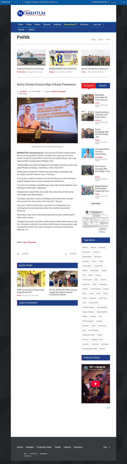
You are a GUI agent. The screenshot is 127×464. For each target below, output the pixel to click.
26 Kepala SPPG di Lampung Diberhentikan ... (102, 151)
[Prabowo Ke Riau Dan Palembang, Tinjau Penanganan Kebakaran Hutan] (31, 58)
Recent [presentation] (102, 85)
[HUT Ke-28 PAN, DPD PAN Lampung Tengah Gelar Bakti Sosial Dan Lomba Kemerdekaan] (63, 279)
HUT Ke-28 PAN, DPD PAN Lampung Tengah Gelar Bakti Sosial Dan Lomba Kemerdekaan (63, 292)
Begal (93, 326)
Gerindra (99, 321)
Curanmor (95, 344)
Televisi (103, 280)
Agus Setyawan (29, 242)
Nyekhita (57, 24)
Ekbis (99, 293)
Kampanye (102, 326)
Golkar (85, 316)
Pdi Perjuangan (88, 321)
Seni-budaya (87, 266)
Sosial (85, 298)
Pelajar (99, 335)
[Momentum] (31, 14)
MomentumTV (70, 24)
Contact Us (27, 456)
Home (20, 24)
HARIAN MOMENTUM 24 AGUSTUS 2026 (65, 69)
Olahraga (102, 247)
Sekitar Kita (98, 266)
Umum (91, 293)
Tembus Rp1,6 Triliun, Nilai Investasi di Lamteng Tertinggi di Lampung (52, 2)
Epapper (52, 72)
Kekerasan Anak (89, 335)
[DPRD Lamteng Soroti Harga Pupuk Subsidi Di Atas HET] (31, 279)
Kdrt (84, 330)
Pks (100, 316)
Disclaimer (43, 454)
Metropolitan (87, 257)
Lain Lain (97, 24)
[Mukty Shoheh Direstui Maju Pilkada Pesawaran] (47, 120)
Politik (29, 24)
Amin (84, 303)
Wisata (85, 270)
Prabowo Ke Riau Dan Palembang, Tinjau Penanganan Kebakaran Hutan (45, 69)
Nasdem (93, 316)
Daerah (21, 29)
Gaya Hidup (94, 270)
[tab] (88, 86)
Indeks (31, 29)
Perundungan (93, 330)
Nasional (96, 252)
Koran (105, 293)
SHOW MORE (95, 204)
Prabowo (93, 298)
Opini (84, 293)
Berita (101, 39)
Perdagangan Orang (90, 349)
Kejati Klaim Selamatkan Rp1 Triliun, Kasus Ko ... (102, 97)
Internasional (87, 280)
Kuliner (85, 247)
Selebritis (86, 284)
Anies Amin (103, 298)
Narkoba (86, 344)
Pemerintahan (21, 72)
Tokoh (94, 284)
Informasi (84, 24)
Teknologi (97, 257)
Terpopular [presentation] (88, 85)
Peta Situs (33, 454)
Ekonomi (47, 24)
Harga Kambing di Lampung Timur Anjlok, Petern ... (102, 114)
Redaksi (30, 447)
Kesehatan (86, 252)
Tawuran (86, 339)
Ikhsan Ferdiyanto (59, 91)
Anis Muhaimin (102, 307)
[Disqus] (47, 337)
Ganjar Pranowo (88, 312)
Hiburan (93, 247)
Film (84, 275)
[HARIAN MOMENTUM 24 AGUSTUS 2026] (63, 58)
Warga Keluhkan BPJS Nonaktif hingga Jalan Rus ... (102, 188)
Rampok (86, 326)
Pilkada (85, 289)
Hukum (37, 24)
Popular (106, 289)
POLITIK (25, 254)
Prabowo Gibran (88, 307)
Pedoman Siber (44, 447)
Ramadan (105, 344)
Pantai (94, 261)
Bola (96, 280)
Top (105, 447)
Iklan (25, 454)
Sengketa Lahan (97, 339)
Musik (90, 275)
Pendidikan (98, 157)
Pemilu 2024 (93, 303)
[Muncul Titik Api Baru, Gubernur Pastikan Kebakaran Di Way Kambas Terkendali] (95, 58)
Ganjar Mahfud (102, 312)
